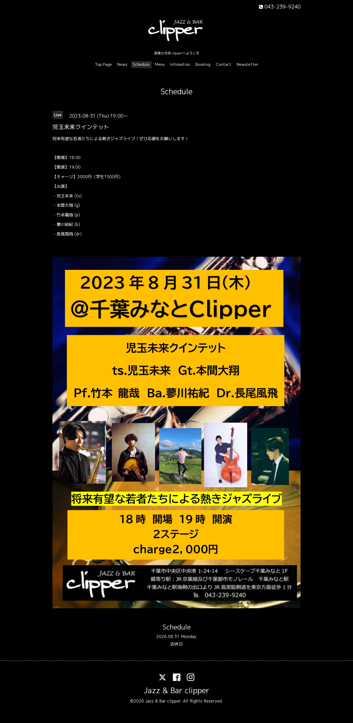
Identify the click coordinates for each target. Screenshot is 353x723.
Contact (223, 64)
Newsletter (248, 64)
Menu (160, 64)
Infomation (180, 64)
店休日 (176, 644)
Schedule (141, 64)
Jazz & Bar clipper (176, 690)
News (122, 64)
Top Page (103, 64)
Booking (203, 64)
